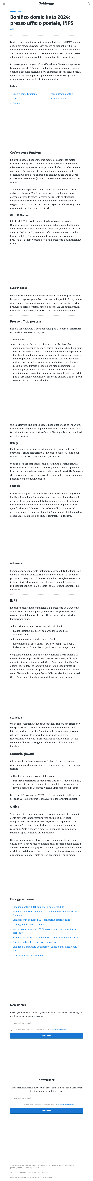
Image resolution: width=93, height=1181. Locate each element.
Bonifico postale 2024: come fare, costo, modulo (38, 907)
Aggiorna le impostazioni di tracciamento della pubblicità (32, 1177)
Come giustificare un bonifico (28, 924)
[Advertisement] (46, 130)
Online (16, 103)
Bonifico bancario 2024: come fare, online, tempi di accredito (45, 937)
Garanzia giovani (59, 98)
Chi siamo (13, 1173)
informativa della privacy (58, 1029)
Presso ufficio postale (61, 94)
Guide (12, 29)
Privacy (45, 1173)
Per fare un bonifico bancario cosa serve (34, 942)
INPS (15, 98)
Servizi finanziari (17, 12)
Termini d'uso (34, 1173)
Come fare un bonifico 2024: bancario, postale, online (41, 920)
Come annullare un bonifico (28, 955)
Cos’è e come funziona (25, 94)
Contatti (23, 1173)
